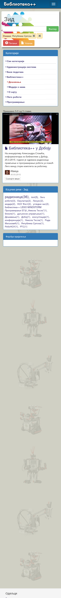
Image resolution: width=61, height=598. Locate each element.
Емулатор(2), (24, 200)
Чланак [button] (28, 43)
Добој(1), (26, 216)
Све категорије (15, 61)
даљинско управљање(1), (31, 213)
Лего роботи (14, 96)
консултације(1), (41, 216)
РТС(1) (23, 226)
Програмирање (16, 101)
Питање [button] (12, 43)
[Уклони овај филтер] (33, 36)
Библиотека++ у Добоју (29, 148)
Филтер (53, 29)
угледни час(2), (41, 203)
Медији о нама (17, 86)
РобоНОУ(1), (12, 226)
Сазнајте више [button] (13, 178)
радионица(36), (17, 196)
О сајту (13, 91)
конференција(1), (14, 220)
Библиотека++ (20, 4)
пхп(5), (35, 197)
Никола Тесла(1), (34, 220)
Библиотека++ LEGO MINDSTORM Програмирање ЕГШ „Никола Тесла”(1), (26, 208)
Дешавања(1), (12, 216)
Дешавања (15, 81)
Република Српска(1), (32, 223)
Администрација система (21, 66)
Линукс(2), (38, 200)
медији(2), (10, 203)
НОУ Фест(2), (24, 203)
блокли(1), (10, 213)
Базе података (15, 71)
